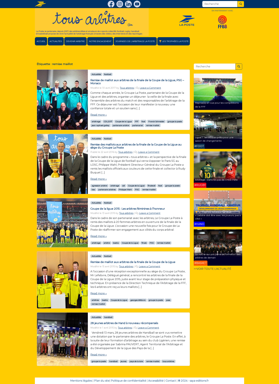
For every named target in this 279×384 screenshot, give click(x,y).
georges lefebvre (137, 300)
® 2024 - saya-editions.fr (193, 380)
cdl (123, 185)
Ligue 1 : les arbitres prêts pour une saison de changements (214, 139)
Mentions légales (81, 380)
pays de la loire (136, 361)
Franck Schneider (156, 121)
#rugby (200, 185)
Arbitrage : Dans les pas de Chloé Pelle (216, 179)
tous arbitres (168, 361)
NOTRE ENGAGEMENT (100, 41)
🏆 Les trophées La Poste (174, 41)
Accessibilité (156, 380)
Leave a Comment (150, 87)
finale (144, 243)
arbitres (95, 300)
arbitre (107, 243)
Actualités (96, 74)
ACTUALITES (56, 41)
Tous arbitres (127, 87)
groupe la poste (175, 121)
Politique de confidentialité (128, 380)
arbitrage (96, 121)
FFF (136, 121)
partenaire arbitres (107, 189)
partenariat (137, 125)
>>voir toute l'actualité (212, 268)
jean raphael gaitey (100, 125)
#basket (200, 263)
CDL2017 (108, 121)
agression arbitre (99, 185)
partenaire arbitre (121, 125)
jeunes (123, 361)
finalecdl (151, 185)
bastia (116, 243)
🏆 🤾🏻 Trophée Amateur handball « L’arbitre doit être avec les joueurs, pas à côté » (218, 215)
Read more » (98, 114)
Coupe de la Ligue (123, 121)
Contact (171, 380)
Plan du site (101, 380)
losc (93, 189)
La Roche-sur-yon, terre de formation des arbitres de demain (217, 256)
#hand (199, 224)
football (107, 74)
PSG (137, 189)
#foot (199, 146)
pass (168, 300)
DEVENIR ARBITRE (75, 41)
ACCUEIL (41, 41)
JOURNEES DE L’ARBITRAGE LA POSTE (135, 41)
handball (108, 317)
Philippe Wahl (125, 189)
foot (143, 121)
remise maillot (152, 125)
